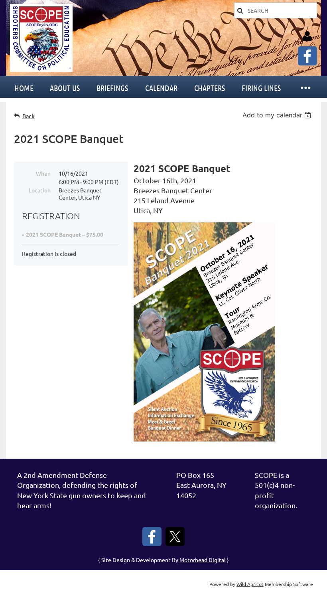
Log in (307, 36)
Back (28, 116)
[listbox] (277, 115)
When (43, 173)
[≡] (305, 87)
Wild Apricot (250, 584)
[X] (175, 536)
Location (40, 190)
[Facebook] (307, 55)
